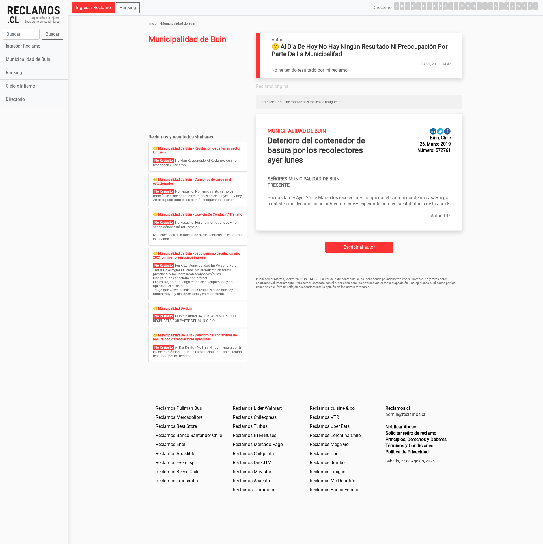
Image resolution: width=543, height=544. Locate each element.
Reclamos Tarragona (253, 489)
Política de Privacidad (407, 452)
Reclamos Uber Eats (330, 426)
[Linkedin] (433, 131)
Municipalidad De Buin (175, 308)
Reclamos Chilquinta (253, 453)
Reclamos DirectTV (252, 462)
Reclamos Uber (325, 453)
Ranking (14, 72)
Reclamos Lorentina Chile (335, 435)
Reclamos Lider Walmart (257, 408)
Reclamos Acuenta (251, 480)
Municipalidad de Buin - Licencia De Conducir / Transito (200, 214)
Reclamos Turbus (250, 426)
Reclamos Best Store (176, 426)
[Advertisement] (34, 196)
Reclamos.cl (397, 408)
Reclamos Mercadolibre (179, 417)
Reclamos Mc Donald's (332, 480)
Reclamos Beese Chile (177, 471)
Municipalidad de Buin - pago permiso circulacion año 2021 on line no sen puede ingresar (196, 255)
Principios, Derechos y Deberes (416, 439)
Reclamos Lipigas (327, 471)
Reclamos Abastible (175, 453)
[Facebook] (447, 131)
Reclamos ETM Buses (254, 435)
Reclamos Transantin (177, 480)
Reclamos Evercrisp (175, 462)
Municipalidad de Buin (28, 59)
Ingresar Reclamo (23, 46)
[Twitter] (440, 131)
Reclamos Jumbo (327, 462)
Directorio (15, 99)
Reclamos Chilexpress (255, 417)
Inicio (152, 23)
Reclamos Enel (170, 444)
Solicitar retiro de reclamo (410, 433)
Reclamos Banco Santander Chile (189, 435)
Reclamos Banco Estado (334, 489)
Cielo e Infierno (20, 86)
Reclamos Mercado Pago (258, 444)
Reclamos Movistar (252, 471)
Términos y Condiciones (409, 445)
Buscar (52, 34)
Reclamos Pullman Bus (179, 408)
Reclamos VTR (324, 417)
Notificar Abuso (400, 427)
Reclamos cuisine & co (332, 408)
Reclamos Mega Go (329, 444)
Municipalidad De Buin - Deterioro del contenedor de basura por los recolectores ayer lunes (195, 337)
